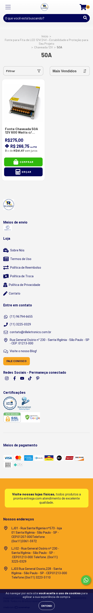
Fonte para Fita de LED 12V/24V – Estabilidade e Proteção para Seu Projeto (46, 41)
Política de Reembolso (25, 267)
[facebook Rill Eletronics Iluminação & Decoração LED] (15, 378)
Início (45, 36)
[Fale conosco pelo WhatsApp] (86, 580)
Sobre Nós (17, 250)
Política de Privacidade (24, 285)
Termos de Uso (20, 259)
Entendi (46, 605)
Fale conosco (16, 361)
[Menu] (8, 7)
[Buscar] (85, 18)
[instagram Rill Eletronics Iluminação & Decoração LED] (7, 378)
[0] (83, 8)
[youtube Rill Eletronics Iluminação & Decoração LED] (22, 378)
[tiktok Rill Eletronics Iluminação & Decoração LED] (30, 378)
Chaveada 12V (43, 47)
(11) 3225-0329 (20, 324)
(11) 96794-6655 (21, 316)
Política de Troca (22, 276)
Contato (14, 293)
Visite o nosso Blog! (23, 351)
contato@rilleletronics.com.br (30, 332)
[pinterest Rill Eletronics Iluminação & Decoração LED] (37, 378)
